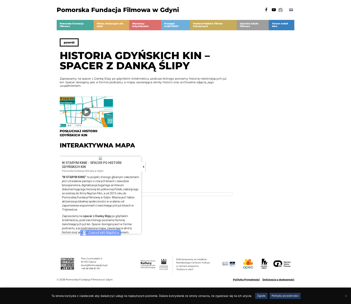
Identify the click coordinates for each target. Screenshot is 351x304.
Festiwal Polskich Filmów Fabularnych (208, 25)
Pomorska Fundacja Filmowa (72, 25)
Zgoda (261, 295)
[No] (346, 296)
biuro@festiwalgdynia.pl (94, 265)
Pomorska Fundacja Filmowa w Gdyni (118, 10)
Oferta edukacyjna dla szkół (110, 25)
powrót (69, 42)
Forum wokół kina (280, 25)
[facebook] (266, 9)
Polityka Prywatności (246, 279)
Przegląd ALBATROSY (171, 25)
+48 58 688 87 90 (90, 268)
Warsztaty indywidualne (140, 25)
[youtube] (274, 9)
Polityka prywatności (285, 295)
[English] (291, 10)
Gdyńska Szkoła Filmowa (249, 25)
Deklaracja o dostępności (278, 279)
